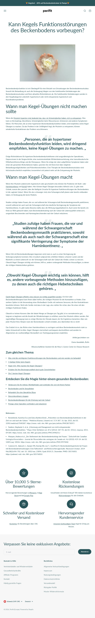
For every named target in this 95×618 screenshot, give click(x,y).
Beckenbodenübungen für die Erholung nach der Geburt (29, 400)
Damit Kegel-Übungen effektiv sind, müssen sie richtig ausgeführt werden (34, 297)
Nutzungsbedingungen (52, 575)
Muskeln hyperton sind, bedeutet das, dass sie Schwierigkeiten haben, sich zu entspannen (47, 118)
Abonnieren (85, 552)
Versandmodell (49, 583)
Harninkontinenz (12, 186)
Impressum (48, 571)
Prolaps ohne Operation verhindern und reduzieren (27, 404)
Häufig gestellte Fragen (12, 583)
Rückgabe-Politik (50, 587)
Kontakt (7, 579)
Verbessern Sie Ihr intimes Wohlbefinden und (39, 385)
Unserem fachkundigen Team (64, 524)
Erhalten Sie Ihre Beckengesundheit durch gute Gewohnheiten (31, 370)
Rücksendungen (65, 495)
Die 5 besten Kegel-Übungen (19, 373)
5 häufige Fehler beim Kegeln (19, 362)
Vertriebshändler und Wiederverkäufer (18, 566)
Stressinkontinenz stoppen (18, 396)
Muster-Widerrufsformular (54, 591)
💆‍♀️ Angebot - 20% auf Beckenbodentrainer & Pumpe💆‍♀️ (47, 3)
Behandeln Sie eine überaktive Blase (22, 392)
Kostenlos (13, 524)
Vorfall (24, 186)
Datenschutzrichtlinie (52, 579)
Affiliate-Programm (11, 575)
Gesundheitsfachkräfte (12, 571)
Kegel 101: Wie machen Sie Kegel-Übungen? (25, 366)
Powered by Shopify (26, 609)
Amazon (33, 493)
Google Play (28, 495)
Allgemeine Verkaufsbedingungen (56, 566)
